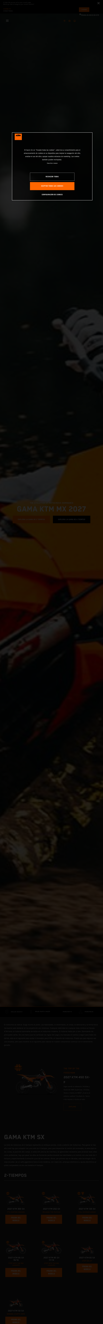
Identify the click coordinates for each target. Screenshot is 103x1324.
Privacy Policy (50, 163)
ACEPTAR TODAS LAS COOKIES (52, 186)
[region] (52, 166)
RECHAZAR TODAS (52, 176)
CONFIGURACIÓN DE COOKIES (52, 194)
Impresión (55, 163)
